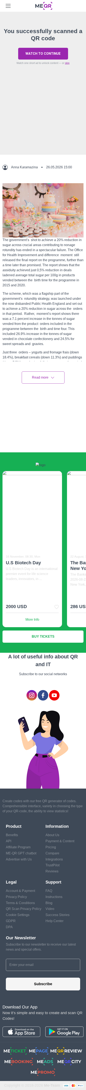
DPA (9, 927)
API (8, 841)
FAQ (49, 891)
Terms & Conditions (20, 903)
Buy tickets (43, 636)
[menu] (8, 6)
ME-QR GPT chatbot (21, 853)
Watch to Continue (43, 54)
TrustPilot (52, 865)
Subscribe (43, 984)
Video (50, 909)
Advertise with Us (19, 859)
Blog (49, 903)
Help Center (54, 921)
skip (67, 63)
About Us (52, 835)
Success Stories (58, 915)
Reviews (52, 871)
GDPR (11, 921)
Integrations (54, 859)
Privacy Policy (16, 897)
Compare (52, 853)
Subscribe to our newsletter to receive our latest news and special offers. (41, 947)
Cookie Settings (17, 915)
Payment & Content (60, 841)
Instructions (54, 897)
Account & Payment (20, 891)
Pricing (51, 847)
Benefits (12, 835)
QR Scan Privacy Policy (23, 909)
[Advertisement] (43, 119)
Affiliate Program (18, 847)
